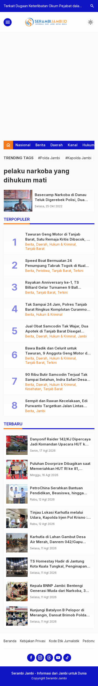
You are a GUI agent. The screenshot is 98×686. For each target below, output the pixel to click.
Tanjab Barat (34, 249)
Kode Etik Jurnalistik (64, 641)
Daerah (56, 145)
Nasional (22, 145)
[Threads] (49, 658)
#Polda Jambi (49, 158)
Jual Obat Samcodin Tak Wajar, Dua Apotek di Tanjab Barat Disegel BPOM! (56, 331)
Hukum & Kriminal (62, 244)
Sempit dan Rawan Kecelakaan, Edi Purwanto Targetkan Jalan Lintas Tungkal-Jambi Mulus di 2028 (56, 406)
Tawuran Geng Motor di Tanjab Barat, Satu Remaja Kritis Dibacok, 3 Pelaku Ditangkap (57, 239)
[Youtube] (58, 658)
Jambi (82, 336)
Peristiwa (43, 271)
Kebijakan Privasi (32, 641)
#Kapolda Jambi (78, 158)
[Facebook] (31, 658)
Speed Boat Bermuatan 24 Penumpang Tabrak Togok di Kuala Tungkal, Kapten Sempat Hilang (56, 265)
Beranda (10, 641)
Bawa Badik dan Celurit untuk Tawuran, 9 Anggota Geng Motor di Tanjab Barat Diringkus (56, 353)
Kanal (73, 145)
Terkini (78, 271)
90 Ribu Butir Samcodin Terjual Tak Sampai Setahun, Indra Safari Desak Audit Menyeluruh (57, 379)
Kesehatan (33, 389)
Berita (40, 145)
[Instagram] (40, 658)
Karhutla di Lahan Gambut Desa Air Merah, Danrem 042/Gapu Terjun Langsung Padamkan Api (58, 541)
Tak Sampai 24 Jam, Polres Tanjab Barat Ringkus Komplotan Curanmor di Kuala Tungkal (56, 309)
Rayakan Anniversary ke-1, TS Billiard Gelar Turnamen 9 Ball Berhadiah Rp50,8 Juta (52, 287)
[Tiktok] (67, 658)
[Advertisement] (49, 84)
